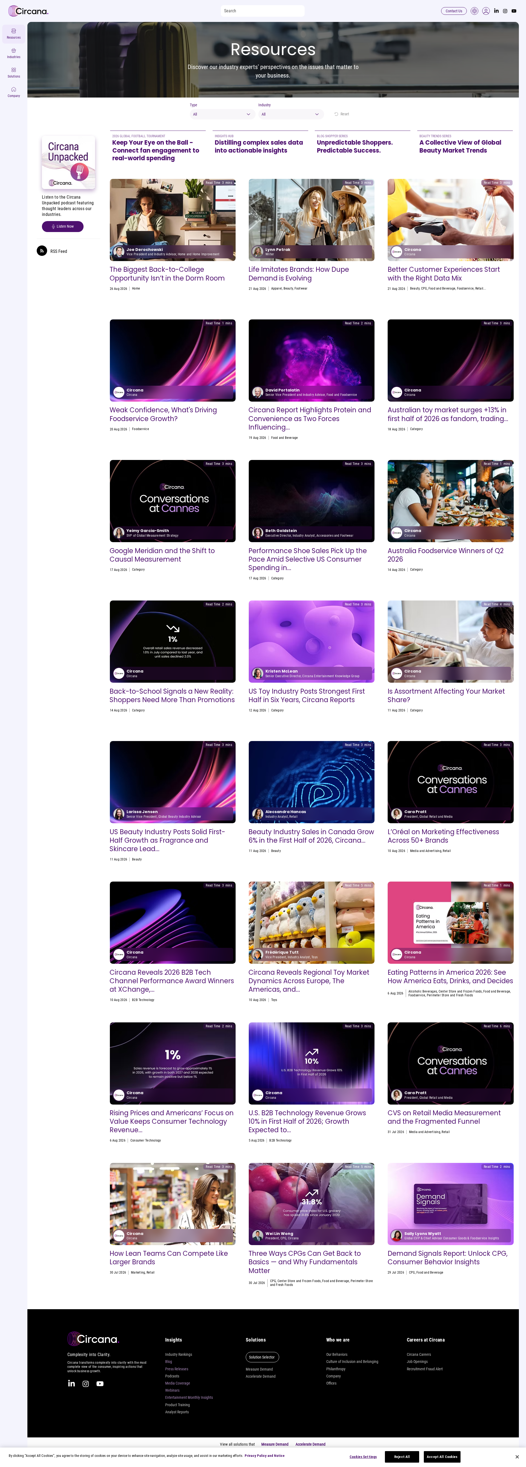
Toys (413, 429)
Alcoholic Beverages (422, 991)
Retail (479, 288)
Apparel (276, 288)
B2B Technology (143, 1000)
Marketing (138, 1272)
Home (136, 288)
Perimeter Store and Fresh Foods (450, 995)
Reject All (402, 1457)
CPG (424, 288)
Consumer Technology (145, 1140)
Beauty (288, 288)
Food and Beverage (441, 288)
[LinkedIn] (496, 11)
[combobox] (223, 114)
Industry (264, 105)
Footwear (301, 288)
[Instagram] (505, 11)
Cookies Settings (363, 1457)
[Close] (517, 1457)
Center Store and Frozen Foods (460, 991)
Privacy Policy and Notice (265, 1456)
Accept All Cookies (442, 1457)
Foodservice (465, 288)
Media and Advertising (147, 569)
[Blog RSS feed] (42, 250)
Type (193, 105)
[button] (486, 11)
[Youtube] (514, 11)
